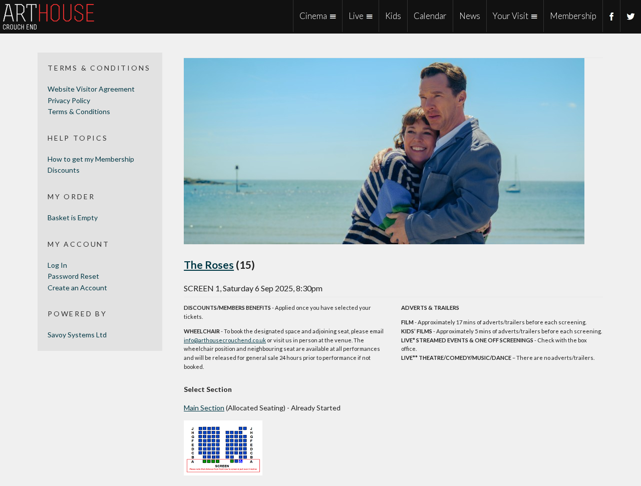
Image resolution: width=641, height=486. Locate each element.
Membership (573, 16)
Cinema (313, 16)
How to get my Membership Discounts (91, 164)
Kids (393, 16)
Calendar (430, 16)
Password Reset (73, 276)
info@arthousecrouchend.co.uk (225, 340)
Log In (57, 265)
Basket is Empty (73, 217)
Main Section (204, 407)
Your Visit (510, 16)
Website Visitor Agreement (91, 89)
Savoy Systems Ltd (77, 334)
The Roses (209, 264)
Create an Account (77, 287)
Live (356, 16)
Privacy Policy (69, 100)
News (469, 16)
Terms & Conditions (79, 111)
